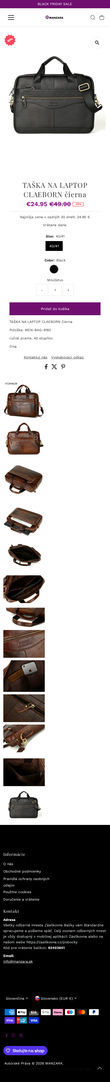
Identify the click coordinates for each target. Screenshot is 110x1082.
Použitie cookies (17, 892)
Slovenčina (15, 998)
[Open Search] (93, 17)
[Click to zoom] (97, 43)
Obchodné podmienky (22, 871)
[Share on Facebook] (47, 368)
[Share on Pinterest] (63, 368)
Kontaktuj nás (35, 357)
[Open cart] (101, 17)
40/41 (54, 246)
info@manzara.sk (18, 961)
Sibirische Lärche (50, 1069)
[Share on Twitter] (55, 368)
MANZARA (53, 1063)
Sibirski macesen (19, 1069)
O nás (8, 864)
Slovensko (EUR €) (57, 998)
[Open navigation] (16, 17)
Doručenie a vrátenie (21, 899)
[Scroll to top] (100, 1072)
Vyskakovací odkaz (67, 357)
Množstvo (55, 280)
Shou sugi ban (79, 1069)
